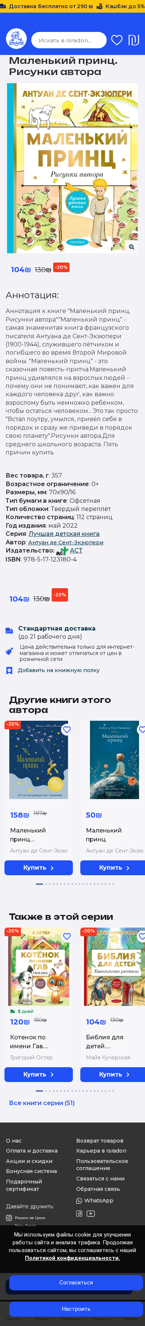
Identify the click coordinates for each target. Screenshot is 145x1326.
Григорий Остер (31, 1057)
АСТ (76, 550)
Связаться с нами (100, 1178)
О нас (14, 1140)
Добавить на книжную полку (58, 670)
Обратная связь (98, 1189)
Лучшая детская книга (64, 533)
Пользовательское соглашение (102, 1165)
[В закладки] (67, 730)
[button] (39, 884)
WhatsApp (98, 1200)
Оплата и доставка (32, 1150)
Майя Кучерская (108, 1057)
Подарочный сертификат (24, 1185)
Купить (34, 867)
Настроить (76, 1309)
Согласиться (76, 1282)
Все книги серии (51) (42, 1103)
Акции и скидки (29, 1161)
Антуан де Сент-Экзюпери (65, 542)
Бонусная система (31, 1171)
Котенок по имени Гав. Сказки (28, 1046)
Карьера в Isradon (101, 1150)
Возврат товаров (99, 1140)
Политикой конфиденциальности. (72, 1258)
